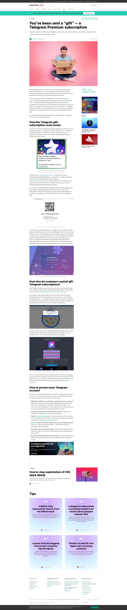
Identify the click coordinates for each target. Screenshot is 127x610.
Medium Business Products (71, 578)
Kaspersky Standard (33, 581)
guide (33, 396)
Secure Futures (71, 9)
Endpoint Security (85, 585)
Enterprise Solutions (86, 578)
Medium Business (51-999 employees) (76, 1)
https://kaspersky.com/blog (37, 181)
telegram (33, 18)
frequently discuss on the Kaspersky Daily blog (53, 292)
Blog (64, 9)
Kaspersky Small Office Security (53, 581)
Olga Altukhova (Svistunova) (38, 38)
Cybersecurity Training (86, 590)
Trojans (33, 439)
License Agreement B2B (76, 599)
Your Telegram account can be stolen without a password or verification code (89, 130)
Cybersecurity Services (86, 581)
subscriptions (85, 91)
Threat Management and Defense (89, 583)
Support (50, 9)
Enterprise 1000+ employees (91, 1)
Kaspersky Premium (33, 585)
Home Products (47, 1)
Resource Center (57, 9)
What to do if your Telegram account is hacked (88, 146)
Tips (46, 501)
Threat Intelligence (86, 592)
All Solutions (84, 594)
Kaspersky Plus (32, 583)
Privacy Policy (51, 599)
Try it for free (89, 13)
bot (47, 413)
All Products (31, 588)
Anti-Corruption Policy (58, 599)
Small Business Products (52, 578)
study (52, 89)
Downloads (43, 9)
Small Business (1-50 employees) (60, 1)
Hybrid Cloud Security (86, 588)
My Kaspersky (94, 5)
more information (69, 607)
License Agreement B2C (67, 599)
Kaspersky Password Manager (49, 420)
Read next (33, 468)
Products (31, 9)
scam (90, 89)
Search (96, 18)
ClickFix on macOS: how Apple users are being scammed (81, 546)
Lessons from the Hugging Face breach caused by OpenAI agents (45, 546)
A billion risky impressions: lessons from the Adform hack (45, 509)
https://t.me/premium (47, 175)
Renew (37, 9)
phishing (84, 89)
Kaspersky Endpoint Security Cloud (54, 583)
